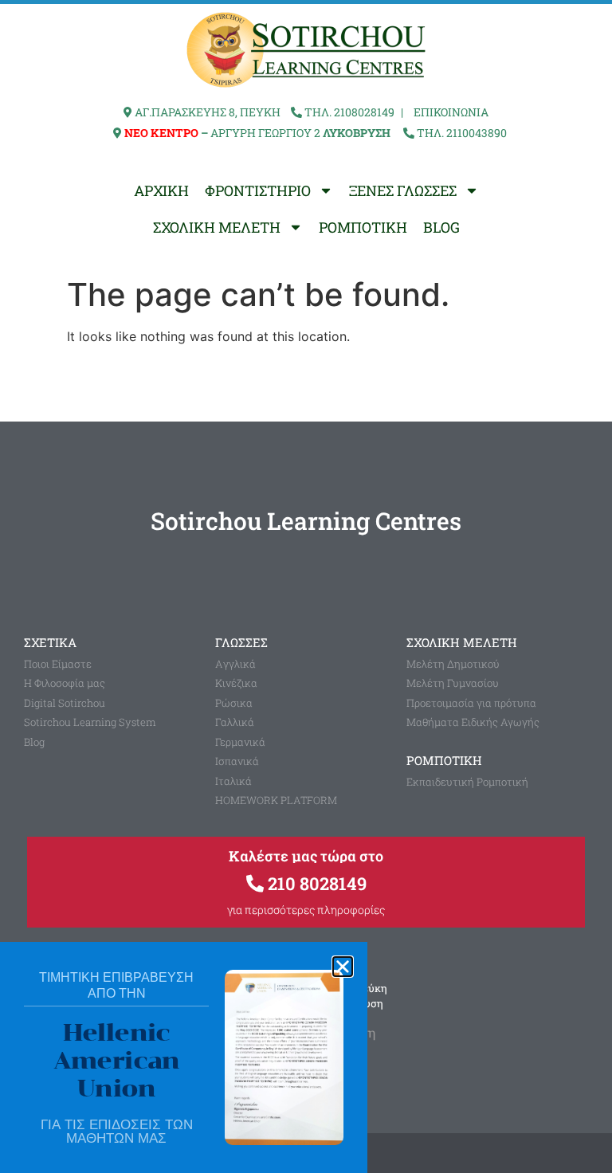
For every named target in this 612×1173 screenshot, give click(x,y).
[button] (342, 966)
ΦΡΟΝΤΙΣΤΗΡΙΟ (258, 190)
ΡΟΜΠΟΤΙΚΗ (363, 227)
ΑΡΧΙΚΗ (161, 190)
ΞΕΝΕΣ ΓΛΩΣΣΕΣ (403, 190)
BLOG (441, 227)
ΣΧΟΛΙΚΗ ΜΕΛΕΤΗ (216, 227)
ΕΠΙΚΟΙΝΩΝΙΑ (451, 112)
